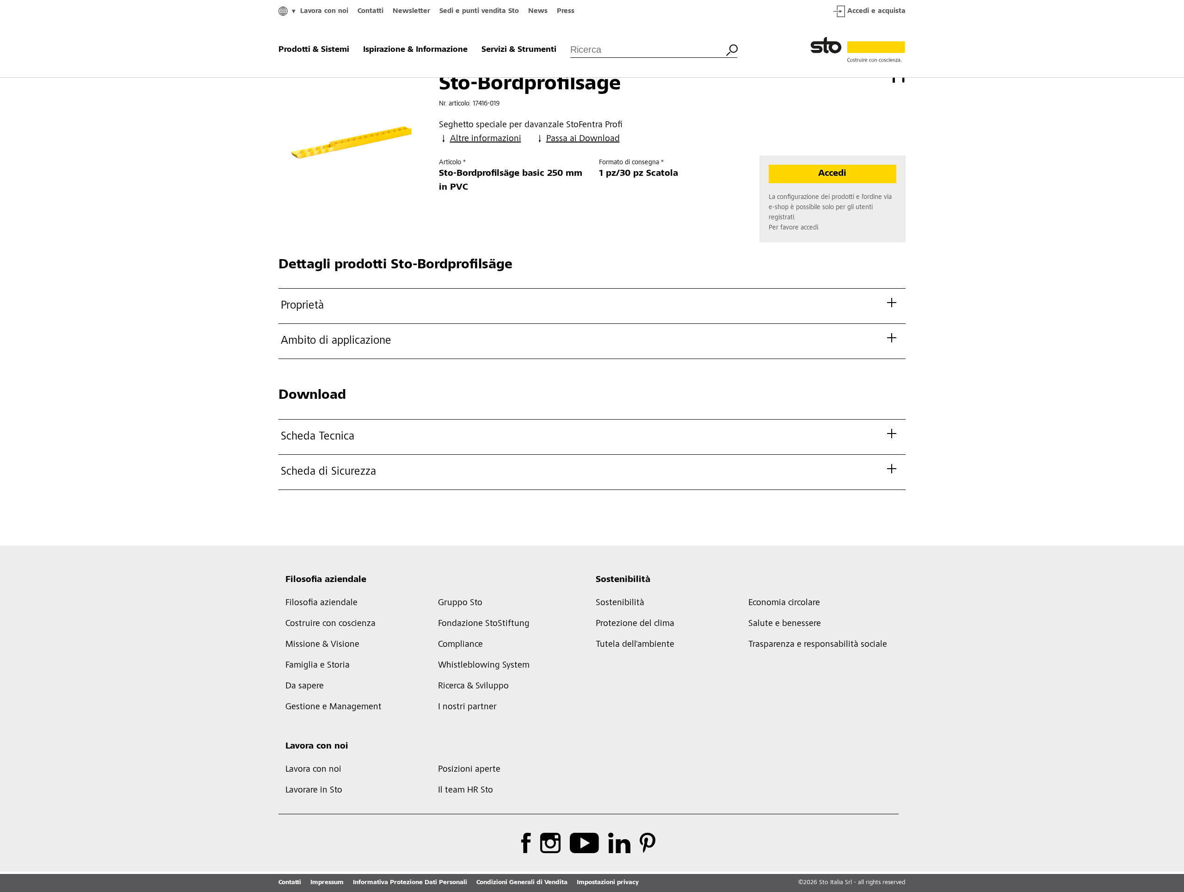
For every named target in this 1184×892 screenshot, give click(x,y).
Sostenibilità (623, 580)
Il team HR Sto (465, 790)
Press (565, 11)
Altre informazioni (485, 139)
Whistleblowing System (484, 665)
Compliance (460, 645)
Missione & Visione (322, 645)
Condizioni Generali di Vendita (521, 883)
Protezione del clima (635, 624)
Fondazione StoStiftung (484, 624)
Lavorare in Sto (313, 790)
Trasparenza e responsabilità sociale (817, 645)
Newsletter (411, 11)
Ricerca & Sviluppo (473, 686)
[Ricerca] (732, 49)
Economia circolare (784, 603)
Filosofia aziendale (325, 580)
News (538, 11)
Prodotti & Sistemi (313, 50)
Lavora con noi (324, 11)
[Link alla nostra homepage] (858, 50)
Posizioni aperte (469, 769)
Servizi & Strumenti (518, 50)
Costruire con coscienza (330, 624)
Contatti (370, 11)
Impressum (327, 883)
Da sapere (304, 686)
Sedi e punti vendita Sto (479, 11)
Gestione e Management (333, 707)
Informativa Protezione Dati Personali (410, 883)
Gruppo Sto (460, 603)
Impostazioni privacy (608, 883)
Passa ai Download (583, 139)
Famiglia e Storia (317, 665)
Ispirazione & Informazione (415, 50)
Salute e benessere (784, 624)
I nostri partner (467, 707)
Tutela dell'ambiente (635, 645)
